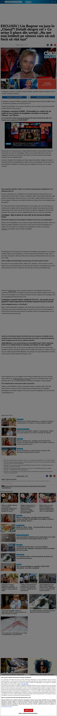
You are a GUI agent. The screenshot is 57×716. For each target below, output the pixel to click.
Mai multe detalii (24, 683)
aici (30, 691)
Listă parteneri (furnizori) (6, 706)
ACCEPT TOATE (28, 710)
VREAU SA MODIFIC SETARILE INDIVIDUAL (28, 713)
